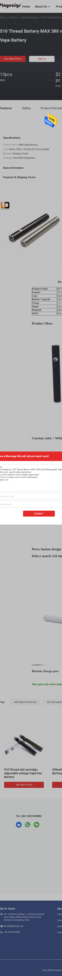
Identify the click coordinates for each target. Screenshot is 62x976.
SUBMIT (39, 513)
